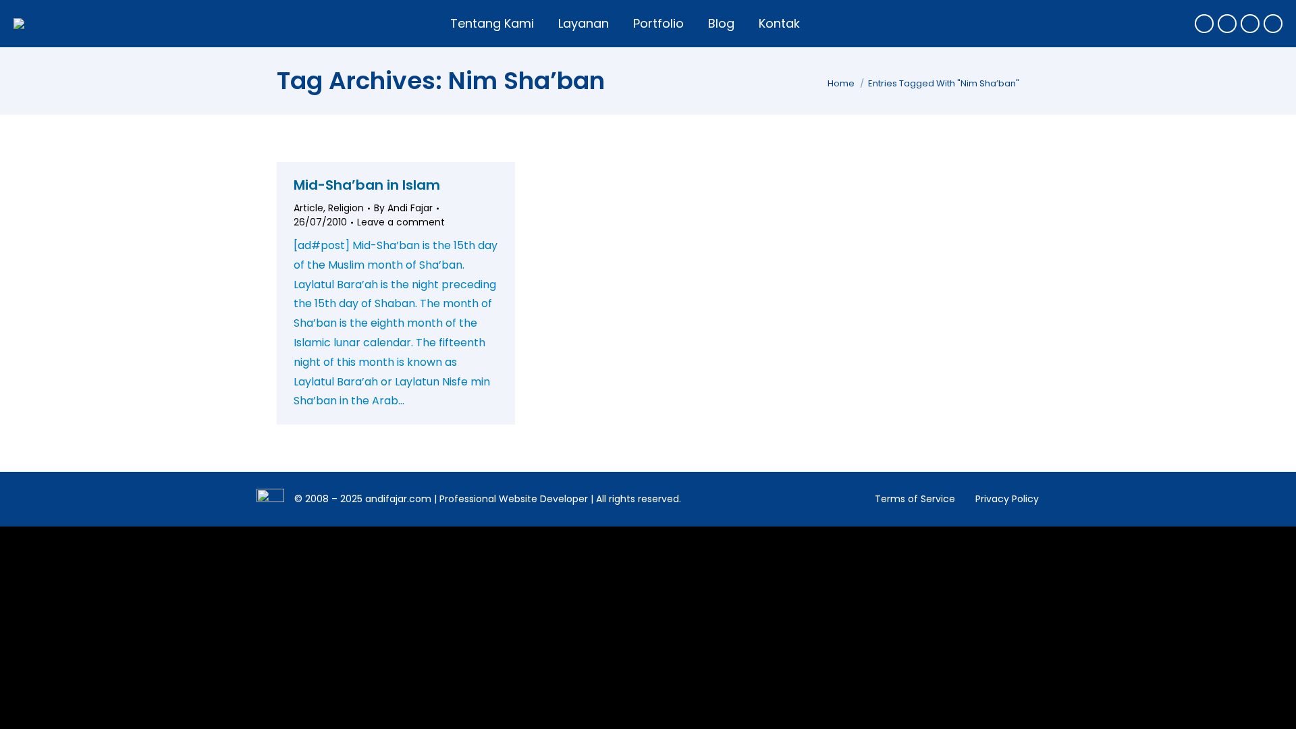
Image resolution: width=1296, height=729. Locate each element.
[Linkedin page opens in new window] (1273, 23)
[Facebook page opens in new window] (1204, 23)
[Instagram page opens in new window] (1250, 23)
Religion (346, 208)
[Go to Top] (1275, 708)
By (403, 208)
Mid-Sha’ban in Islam (367, 185)
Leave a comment (401, 222)
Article (308, 208)
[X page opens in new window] (1227, 23)
